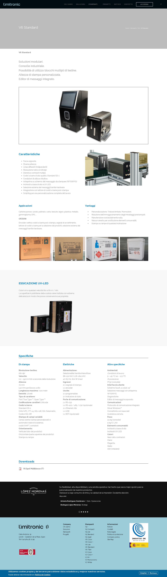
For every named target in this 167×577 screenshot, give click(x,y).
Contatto (128, 4)
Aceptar (143, 573)
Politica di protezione (115, 534)
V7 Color (88, 552)
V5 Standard (89, 534)
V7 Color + (89, 555)
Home (127, 28)
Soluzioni (80, 4)
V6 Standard (89, 547)
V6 (139, 28)
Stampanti (93, 4)
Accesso (144, 4)
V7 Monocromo (91, 560)
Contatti (110, 529)
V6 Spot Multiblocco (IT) (33, 469)
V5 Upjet (88, 537)
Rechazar (153, 573)
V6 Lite (87, 545)
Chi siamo (68, 4)
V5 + (86, 527)
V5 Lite (87, 532)
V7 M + (87, 557)
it (161, 4)
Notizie (117, 4)
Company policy (113, 537)
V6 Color (88, 539)
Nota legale (111, 532)
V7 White (88, 562)
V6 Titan (88, 550)
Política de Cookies (42, 575)
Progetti (107, 4)
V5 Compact (89, 529)
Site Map (110, 539)
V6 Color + (89, 542)
